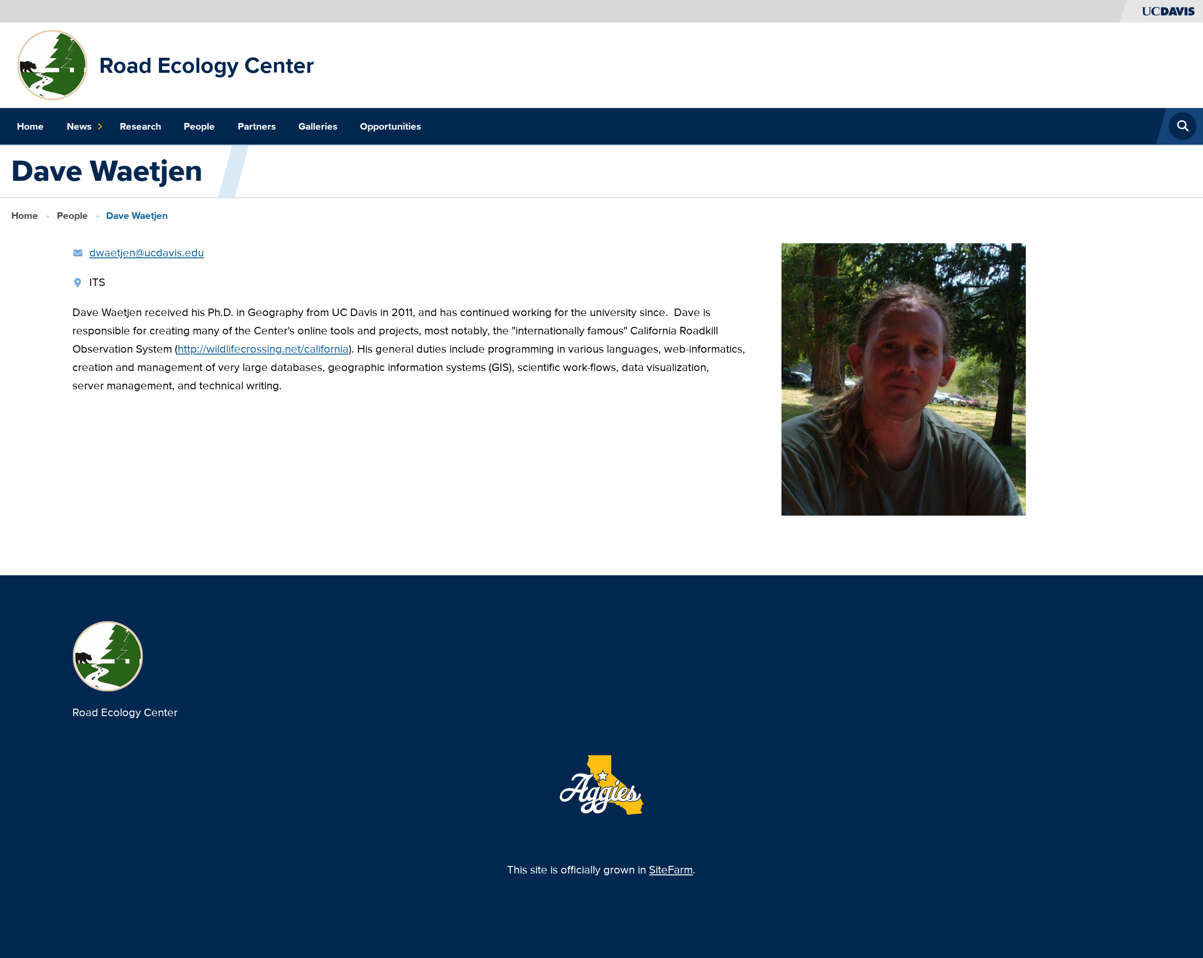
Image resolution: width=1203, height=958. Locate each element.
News (79, 126)
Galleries (317, 126)
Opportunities (390, 126)
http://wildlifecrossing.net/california (263, 348)
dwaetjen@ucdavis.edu (146, 252)
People (199, 126)
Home (30, 126)
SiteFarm (671, 869)
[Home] (52, 64)
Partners (257, 126)
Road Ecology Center (206, 65)
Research (140, 126)
